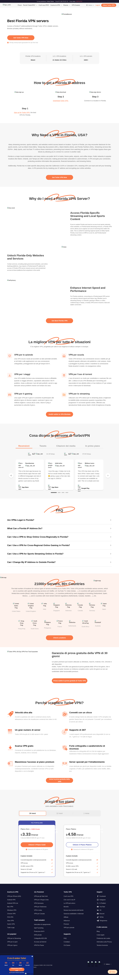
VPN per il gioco (12, 945)
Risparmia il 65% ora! (16, 969)
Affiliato (66, 917)
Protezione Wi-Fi (39, 931)
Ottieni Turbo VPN (109, 5)
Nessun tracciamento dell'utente (73, 910)
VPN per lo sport (12, 942)
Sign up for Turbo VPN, (22, 112)
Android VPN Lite (12, 903)
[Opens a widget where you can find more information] (112, 972)
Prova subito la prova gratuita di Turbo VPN (69, 681)
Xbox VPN (10, 920)
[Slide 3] (63, 492)
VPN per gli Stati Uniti (41, 896)
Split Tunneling (38, 928)
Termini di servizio (102, 945)
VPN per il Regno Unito (41, 899)
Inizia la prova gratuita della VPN (59, 780)
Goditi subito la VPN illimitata (59, 414)
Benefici (66, 906)
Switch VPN (11, 924)
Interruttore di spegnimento (42, 924)
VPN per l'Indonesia (40, 906)
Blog (98, 931)
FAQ (65, 938)
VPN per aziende (69, 927)
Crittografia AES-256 (40, 938)
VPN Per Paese (39, 945)
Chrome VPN (11, 913)
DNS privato (38, 935)
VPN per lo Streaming (14, 938)
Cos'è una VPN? (44, 5)
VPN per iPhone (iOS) (14, 896)
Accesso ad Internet (40, 942)
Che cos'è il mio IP (69, 899)
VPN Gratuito (76, 5)
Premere (66, 924)
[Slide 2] (59, 492)
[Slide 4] (66, 492)
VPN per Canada (39, 913)
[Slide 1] (54, 492)
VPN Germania (38, 903)
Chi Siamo (67, 945)
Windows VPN (11, 910)
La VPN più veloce (69, 903)
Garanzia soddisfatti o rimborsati (74, 913)
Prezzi (20, 5)
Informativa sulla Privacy (104, 942)
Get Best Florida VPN (59, 321)
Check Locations (59, 638)
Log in (98, 5)
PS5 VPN (10, 917)
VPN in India (38, 910)
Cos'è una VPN (68, 896)
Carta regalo (100, 935)
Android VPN (11, 899)
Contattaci (67, 942)
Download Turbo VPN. (60, 101)
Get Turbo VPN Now (20, 38)
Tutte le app (10, 927)
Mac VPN (10, 906)
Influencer (67, 920)
